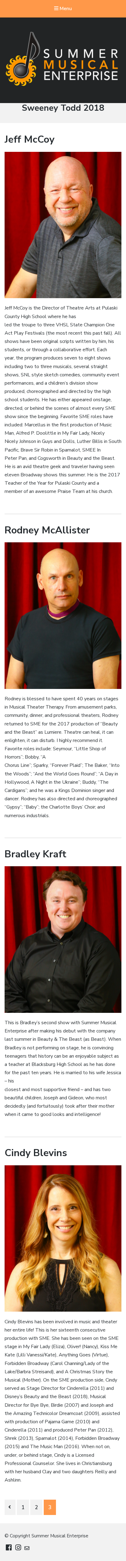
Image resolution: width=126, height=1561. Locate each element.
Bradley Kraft (35, 854)
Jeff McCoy (29, 139)
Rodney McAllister (47, 530)
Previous (10, 1507)
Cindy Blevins (36, 1152)
